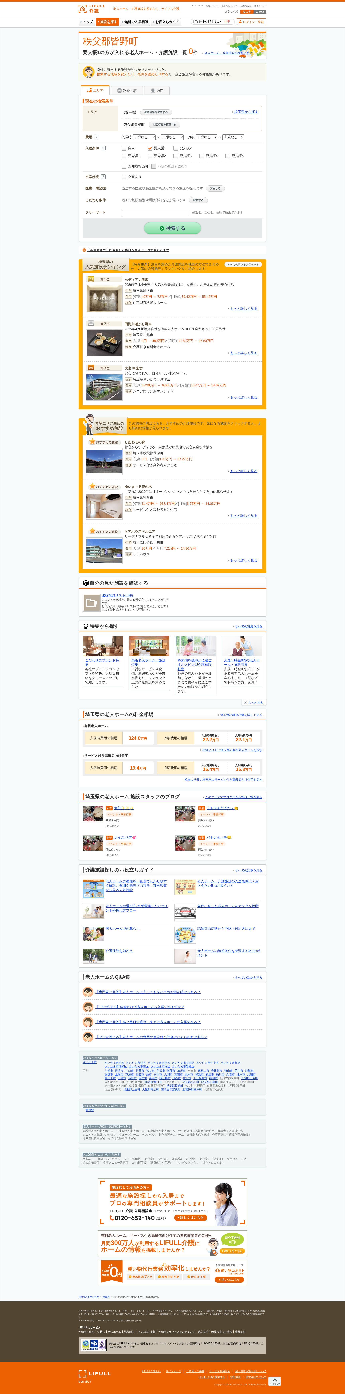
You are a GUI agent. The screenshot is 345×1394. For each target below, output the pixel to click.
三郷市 (122, 1078)
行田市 (140, 1070)
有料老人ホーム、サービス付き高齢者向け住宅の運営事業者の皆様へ (171, 1243)
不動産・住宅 (86, 1331)
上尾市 (119, 1074)
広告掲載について (230, 6)
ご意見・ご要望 (195, 1371)
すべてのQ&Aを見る (248, 977)
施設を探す (108, 22)
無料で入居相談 (136, 22)
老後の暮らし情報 (221, 1331)
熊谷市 (119, 1070)
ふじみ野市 (200, 1078)
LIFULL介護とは (151, 1371)
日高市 (176, 1078)
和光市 (199, 1074)
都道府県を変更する (156, 112)
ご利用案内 (246, 6)
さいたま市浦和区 (116, 1066)
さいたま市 (90, 1062)
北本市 (241, 1074)
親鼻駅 (90, 1110)
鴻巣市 (249, 1070)
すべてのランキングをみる (243, 264)
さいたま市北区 (136, 1062)
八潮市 (251, 1074)
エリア (97, 90)
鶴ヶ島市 (165, 1078)
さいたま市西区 (114, 1062)
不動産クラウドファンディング (177, 1331)
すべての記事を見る (248, 870)
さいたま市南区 (139, 1066)
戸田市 (158, 1074)
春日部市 (216, 1070)
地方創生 (129, 1331)
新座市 (210, 1074)
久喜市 (230, 1074)
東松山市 (203, 1070)
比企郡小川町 (190, 1082)
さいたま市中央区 (207, 1062)
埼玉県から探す (246, 112)
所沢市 (161, 1070)
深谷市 (109, 1074)
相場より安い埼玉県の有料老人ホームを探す (232, 750)
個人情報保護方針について (250, 1371)
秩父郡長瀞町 (175, 1085)
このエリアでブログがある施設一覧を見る (233, 797)
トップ (88, 22)
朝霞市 (178, 1074)
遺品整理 (203, 1331)
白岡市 (213, 1078)
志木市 (189, 1074)
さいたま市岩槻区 (183, 1066)
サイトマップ (260, 6)
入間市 (168, 1074)
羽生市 (239, 1070)
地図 (159, 91)
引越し (101, 1331)
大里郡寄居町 (150, 1089)
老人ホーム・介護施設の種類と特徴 (229, 52)
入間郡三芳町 (249, 1078)
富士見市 (110, 1078)
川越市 (109, 1070)
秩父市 (150, 1070)
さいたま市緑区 (160, 1066)
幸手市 (153, 1078)
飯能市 (171, 1070)
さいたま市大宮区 (159, 1062)
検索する (176, 228)
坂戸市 (143, 1078)
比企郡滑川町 (153, 1082)
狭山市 (228, 1070)
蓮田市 (132, 1078)
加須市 (181, 1070)
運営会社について (256, 1377)
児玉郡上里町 (131, 1089)
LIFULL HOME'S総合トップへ (204, 6)
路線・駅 (129, 91)
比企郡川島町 (209, 1082)
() (167, 166)
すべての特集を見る (248, 626)
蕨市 (149, 1074)
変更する (215, 188)
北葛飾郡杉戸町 (192, 1089)
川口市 (129, 1070)
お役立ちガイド (167, 22)
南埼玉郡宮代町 (170, 1089)
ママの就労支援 (146, 1331)
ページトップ (274, 1384)
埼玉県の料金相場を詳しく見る (241, 714)
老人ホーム (114, 1331)
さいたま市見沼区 (183, 1062)
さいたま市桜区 (230, 1062)
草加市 (129, 1074)
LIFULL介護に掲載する (212, 1377)
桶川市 (220, 1074)
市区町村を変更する (164, 124)
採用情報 (235, 1377)
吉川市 (187, 1078)
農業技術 (240, 1331)
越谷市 (140, 1074)
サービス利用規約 (219, 1371)
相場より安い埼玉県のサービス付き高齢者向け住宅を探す (223, 779)
